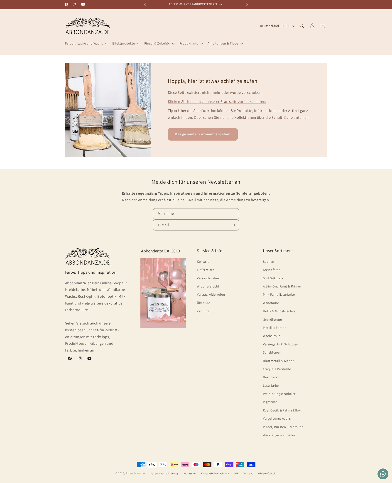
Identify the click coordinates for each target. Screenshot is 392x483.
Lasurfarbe (271, 385)
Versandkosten (208, 278)
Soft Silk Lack (273, 278)
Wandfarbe (271, 302)
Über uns (203, 302)
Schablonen (272, 352)
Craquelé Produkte (277, 369)
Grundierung (272, 319)
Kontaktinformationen (215, 473)
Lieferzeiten (206, 270)
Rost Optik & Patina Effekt (282, 410)
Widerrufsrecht (208, 286)
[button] (85, 44)
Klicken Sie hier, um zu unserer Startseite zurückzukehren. (217, 101)
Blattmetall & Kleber (278, 360)
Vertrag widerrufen (211, 294)
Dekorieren (271, 377)
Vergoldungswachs (277, 418)
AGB (236, 473)
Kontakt (203, 261)
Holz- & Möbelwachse (279, 311)
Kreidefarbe (271, 270)
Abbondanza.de (135, 473)
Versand (248, 473)
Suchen (268, 261)
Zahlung (203, 311)
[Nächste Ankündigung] (247, 4)
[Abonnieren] (233, 225)
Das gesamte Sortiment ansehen (202, 134)
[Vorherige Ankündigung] (145, 4)
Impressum (190, 473)
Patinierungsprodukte (279, 393)
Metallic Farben (274, 327)
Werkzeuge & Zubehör (279, 435)
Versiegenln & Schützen (280, 344)
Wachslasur (271, 336)
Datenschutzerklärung (164, 473)
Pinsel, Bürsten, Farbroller (283, 426)
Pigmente (270, 402)
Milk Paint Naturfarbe (279, 294)
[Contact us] (382, 473)
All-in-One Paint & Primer (282, 286)
